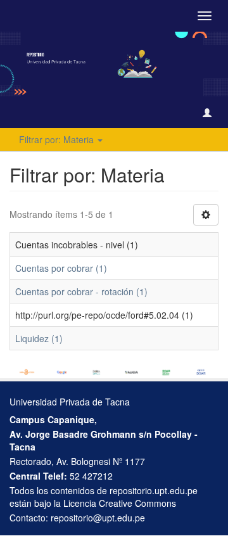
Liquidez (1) (39, 338)
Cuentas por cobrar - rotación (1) (81, 291)
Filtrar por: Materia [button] (57, 139)
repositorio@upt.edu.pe (98, 517)
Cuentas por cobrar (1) (61, 268)
